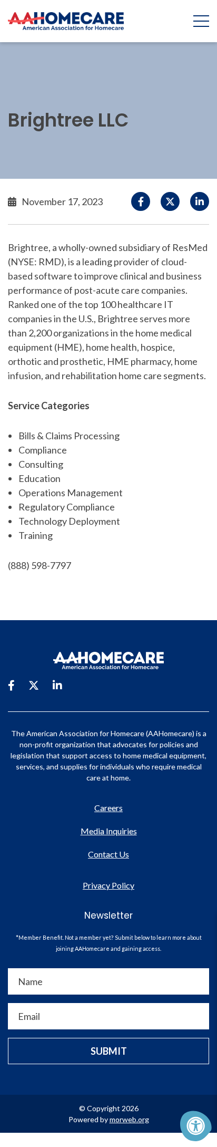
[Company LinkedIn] (57, 685)
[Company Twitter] (33, 685)
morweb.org (129, 1119)
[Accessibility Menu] (196, 1126)
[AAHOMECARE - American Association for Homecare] (62, 21)
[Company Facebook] (11, 685)
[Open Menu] (201, 21)
